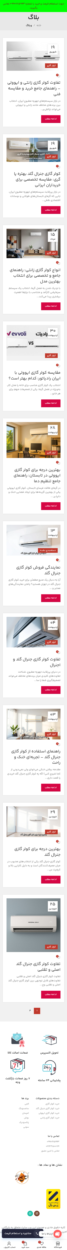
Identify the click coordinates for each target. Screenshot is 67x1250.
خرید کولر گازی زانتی (49, 1118)
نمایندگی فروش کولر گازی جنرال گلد (38, 570)
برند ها (25, 1098)
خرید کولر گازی (52, 1104)
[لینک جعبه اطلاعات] (49, 1044)
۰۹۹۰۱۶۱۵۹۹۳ (53, 1142)
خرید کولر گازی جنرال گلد (47, 1108)
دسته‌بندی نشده (48, 550)
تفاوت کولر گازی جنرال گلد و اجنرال (36, 662)
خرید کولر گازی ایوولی (49, 1113)
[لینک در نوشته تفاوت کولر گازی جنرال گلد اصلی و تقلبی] (33, 925)
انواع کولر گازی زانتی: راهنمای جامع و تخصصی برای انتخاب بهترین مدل (35, 276)
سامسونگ (24, 1108)
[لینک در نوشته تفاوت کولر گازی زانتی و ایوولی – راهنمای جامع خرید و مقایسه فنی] (33, 56)
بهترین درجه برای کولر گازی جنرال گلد (37, 852)
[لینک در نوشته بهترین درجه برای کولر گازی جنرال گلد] (33, 821)
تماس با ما (53, 1136)
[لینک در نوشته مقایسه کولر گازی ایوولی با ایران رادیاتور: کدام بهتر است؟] (33, 343)
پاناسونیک (24, 1122)
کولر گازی (51, 65)
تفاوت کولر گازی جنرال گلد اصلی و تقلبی (38, 967)
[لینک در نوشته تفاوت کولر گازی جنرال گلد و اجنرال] (33, 632)
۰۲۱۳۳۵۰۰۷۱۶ (52, 1146)
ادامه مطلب (51, 119)
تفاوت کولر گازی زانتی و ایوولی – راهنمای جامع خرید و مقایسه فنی (33, 88)
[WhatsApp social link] (30, 1213)
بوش (26, 1118)
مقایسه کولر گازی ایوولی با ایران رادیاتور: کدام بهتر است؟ (34, 376)
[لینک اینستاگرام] (37, 1213)
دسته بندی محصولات (47, 1098)
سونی (26, 1127)
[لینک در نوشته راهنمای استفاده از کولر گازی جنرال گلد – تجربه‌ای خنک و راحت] (33, 724)
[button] (22, 1233)
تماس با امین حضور (50, 1151)
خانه (38, 26)
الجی (27, 1104)
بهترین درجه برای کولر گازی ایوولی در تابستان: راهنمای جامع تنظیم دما (37, 476)
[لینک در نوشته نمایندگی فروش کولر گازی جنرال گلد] (33, 540)
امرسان (25, 1113)
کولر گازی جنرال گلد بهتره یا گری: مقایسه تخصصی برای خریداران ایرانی (37, 180)
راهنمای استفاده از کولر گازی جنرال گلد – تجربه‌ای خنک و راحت (35, 757)
